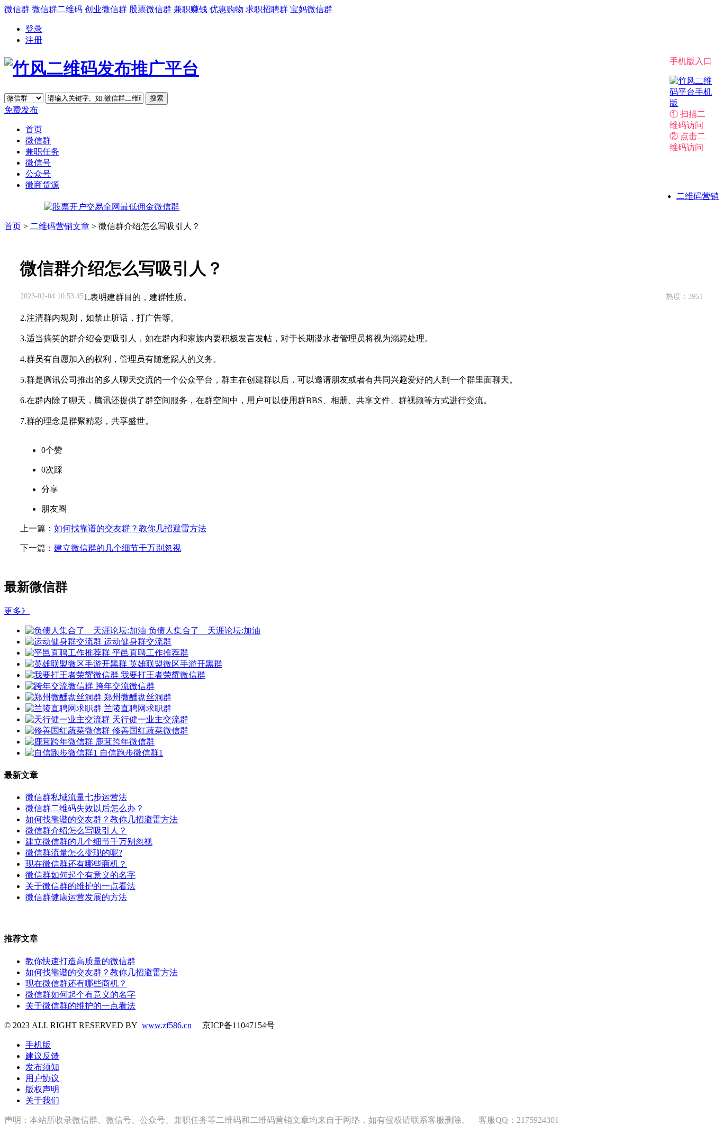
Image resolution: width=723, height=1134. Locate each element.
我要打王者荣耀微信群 (163, 674)
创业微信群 (106, 9)
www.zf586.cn (167, 1025)
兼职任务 (42, 151)
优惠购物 (226, 9)
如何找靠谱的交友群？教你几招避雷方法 (130, 528)
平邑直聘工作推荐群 (150, 652)
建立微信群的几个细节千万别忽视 (117, 547)
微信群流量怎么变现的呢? (73, 852)
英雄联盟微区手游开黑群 (175, 663)
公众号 (38, 173)
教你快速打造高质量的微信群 (80, 961)
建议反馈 (42, 1055)
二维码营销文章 (59, 226)
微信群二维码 (57, 9)
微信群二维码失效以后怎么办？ (84, 808)
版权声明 (42, 1089)
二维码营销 (697, 196)
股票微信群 (150, 9)
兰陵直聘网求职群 (137, 708)
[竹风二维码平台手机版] (691, 102)
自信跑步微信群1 (131, 752)
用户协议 (42, 1078)
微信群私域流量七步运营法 (76, 797)
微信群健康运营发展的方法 (76, 897)
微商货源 (42, 184)
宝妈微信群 (311, 9)
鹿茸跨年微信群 (125, 741)
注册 (33, 39)
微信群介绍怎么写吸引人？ (76, 830)
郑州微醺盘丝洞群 (137, 697)
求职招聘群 (267, 9)
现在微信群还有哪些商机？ (76, 863)
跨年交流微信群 (125, 686)
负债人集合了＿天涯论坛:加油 (204, 630)
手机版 (38, 1044)
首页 (33, 129)
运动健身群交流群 (137, 641)
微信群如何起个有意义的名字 (80, 874)
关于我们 (42, 1100)
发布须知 (42, 1067)
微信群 (17, 9)
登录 (33, 28)
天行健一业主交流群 (150, 719)
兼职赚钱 (190, 9)
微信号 (38, 162)
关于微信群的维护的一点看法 (80, 886)
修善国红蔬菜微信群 (150, 730)
